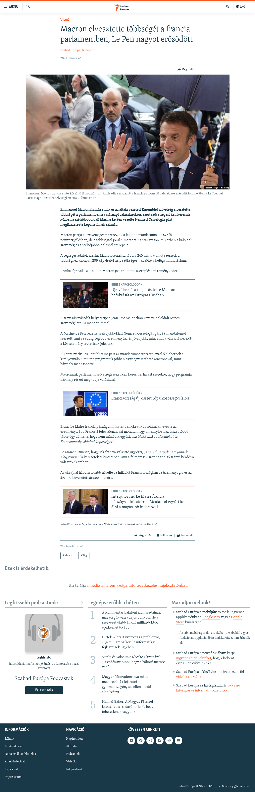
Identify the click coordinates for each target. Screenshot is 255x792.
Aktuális (71, 746)
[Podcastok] (227, 7)
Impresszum (13, 776)
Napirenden (74, 738)
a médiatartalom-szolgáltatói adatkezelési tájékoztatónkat (137, 586)
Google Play (211, 617)
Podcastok (73, 754)
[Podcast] (169, 740)
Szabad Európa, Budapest (77, 50)
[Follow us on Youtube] (131, 740)
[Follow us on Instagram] (150, 740)
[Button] (186, 69)
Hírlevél (241, 6)
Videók (71, 761)
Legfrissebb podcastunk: (31, 603)
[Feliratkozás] (178, 740)
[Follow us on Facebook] (140, 740)
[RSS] (159, 740)
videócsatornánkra (190, 677)
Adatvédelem (14, 746)
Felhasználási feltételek (20, 754)
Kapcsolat (11, 769)
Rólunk (9, 738)
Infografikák (74, 769)
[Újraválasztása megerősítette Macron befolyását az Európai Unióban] (85, 295)
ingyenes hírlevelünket (193, 658)
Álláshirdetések (15, 761)
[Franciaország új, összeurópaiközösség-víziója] (85, 403)
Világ (64, 20)
